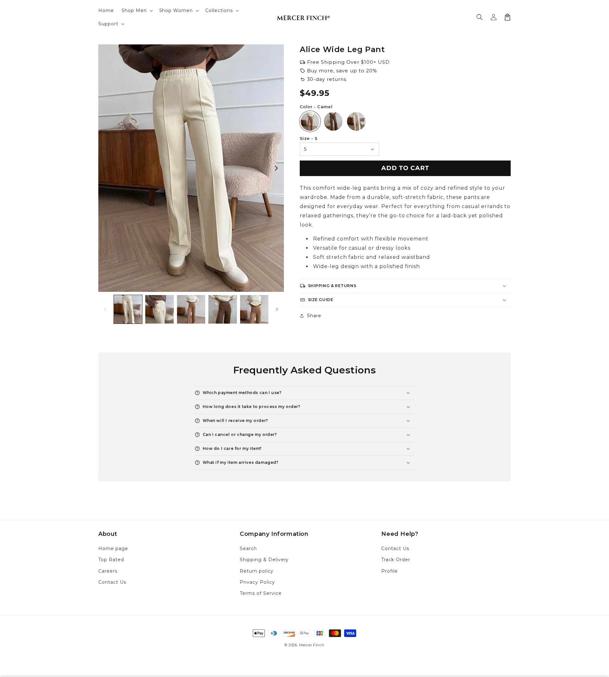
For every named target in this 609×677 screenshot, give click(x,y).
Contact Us (112, 582)
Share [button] (314, 316)
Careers (107, 571)
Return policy (256, 571)
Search (248, 548)
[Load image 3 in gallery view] (191, 309)
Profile (389, 571)
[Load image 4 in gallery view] (222, 309)
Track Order (395, 559)
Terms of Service (260, 593)
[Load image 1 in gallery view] (128, 309)
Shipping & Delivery (264, 559)
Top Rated (111, 559)
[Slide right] (276, 168)
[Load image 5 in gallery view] (254, 309)
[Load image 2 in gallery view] (159, 309)
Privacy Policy (257, 582)
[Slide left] (106, 168)
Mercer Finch (311, 645)
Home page (113, 548)
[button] (136, 10)
